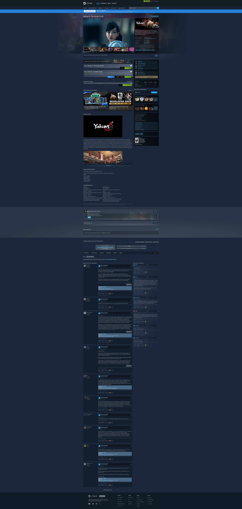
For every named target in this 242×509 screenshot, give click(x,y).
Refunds (138, 505)
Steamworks (120, 501)
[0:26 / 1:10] (108, 32)
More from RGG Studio (93, 211)
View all (157, 229)
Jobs (129, 499)
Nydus (87, 346)
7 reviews (87, 446)
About (109, 3)
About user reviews (148, 241)
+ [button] (154, 50)
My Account (150, 503)
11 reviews (88, 428)
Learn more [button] (154, 92)
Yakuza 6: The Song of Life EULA (141, 77)
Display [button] (120, 252)
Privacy (138, 497)
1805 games (88, 398)
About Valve (130, 497)
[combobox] (143, 8)
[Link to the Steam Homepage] (87, 4)
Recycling (130, 503)
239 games (88, 313)
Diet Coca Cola (89, 312)
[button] (85, 8)
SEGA (145, 43)
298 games (88, 376)
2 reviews (87, 415)
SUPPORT (114, 3)
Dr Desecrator (89, 426)
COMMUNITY (103, 3)
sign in (152, 1)
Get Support (150, 501)
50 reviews (88, 348)
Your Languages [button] (90, 256)
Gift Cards (119, 505)
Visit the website (138, 122)
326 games (88, 266)
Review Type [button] (86, 252)
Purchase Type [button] (94, 252)
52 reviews (88, 314)
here (104, 232)
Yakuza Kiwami (94, 72)
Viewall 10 (156, 108)
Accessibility (139, 499)
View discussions (138, 127)
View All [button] (130, 90)
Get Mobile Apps (151, 499)
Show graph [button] (155, 252)
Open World (144, 50)
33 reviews (88, 377)
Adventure (140, 50)
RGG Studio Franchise (97, 14)
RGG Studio (146, 42)
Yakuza (140, 119)
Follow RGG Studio (93, 214)
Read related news (138, 126)
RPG (152, 50)
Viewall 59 (156, 99)
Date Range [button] (108, 252)
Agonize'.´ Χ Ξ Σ (89, 463)
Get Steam (150, 497)
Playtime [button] (115, 252)
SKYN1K (88, 265)
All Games (85, 14)
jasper (87, 397)
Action (137, 50)
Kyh (87, 375)
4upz (87, 445)
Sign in (85, 55)
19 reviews (88, 465)
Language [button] (101, 252)
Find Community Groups (139, 129)
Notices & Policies (140, 501)
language (155, 1)
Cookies (138, 503)
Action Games (90, 14)
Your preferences (156, 241)
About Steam (120, 497)
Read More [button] (129, 284)
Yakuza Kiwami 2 (100, 72)
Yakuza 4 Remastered (117, 72)
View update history (138, 124)
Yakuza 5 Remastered (126, 72)
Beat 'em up (149, 50)
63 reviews (88, 267)
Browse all (129, 81)
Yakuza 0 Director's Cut (99, 74)
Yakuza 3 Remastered (108, 72)
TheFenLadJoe (89, 414)
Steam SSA (120, 499)
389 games (88, 464)
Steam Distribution (121, 503)
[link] (119, 77)
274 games (88, 347)
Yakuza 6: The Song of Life (90, 74)
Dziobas (88, 298)
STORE (98, 3)
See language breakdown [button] (139, 241)
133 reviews (88, 399)
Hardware (130, 501)
